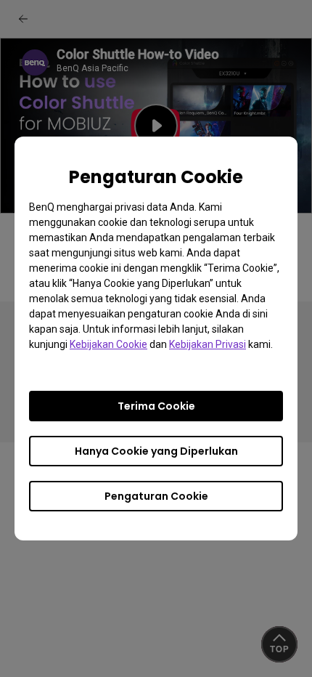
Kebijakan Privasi (207, 344)
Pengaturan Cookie (156, 496)
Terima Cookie (156, 406)
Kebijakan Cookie (108, 344)
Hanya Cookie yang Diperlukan (156, 451)
